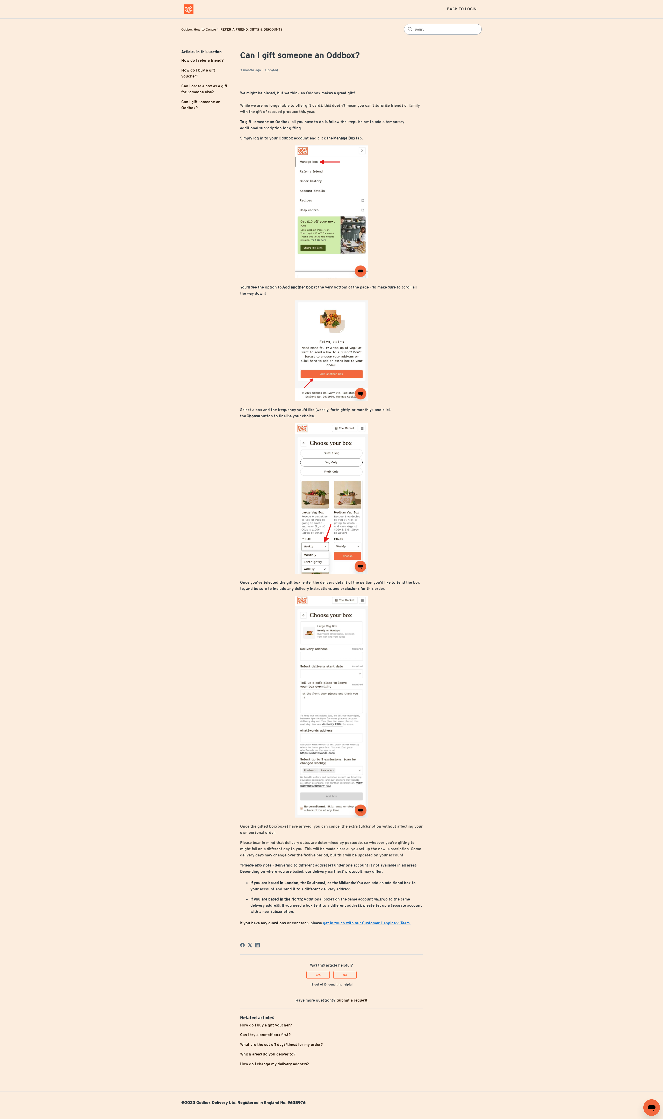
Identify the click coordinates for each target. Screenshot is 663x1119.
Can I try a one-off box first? (265, 1034)
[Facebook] (242, 945)
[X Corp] (250, 945)
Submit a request (352, 1000)
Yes (318, 975)
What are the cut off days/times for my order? (281, 1044)
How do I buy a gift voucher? (198, 73)
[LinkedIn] (257, 945)
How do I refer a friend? (202, 60)
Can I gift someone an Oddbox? (200, 105)
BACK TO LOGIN (462, 9)
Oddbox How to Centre (198, 29)
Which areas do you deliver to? (268, 1054)
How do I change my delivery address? (274, 1064)
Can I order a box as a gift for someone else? (204, 89)
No (345, 975)
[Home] (188, 9)
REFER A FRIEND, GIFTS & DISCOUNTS (251, 29)
